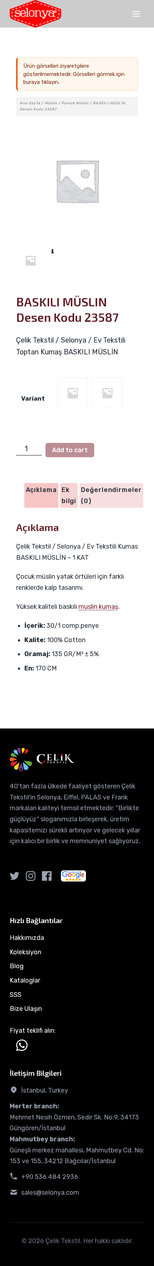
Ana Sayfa (30, 103)
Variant (33, 398)
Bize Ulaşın (26, 1009)
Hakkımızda (27, 938)
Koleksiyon (25, 952)
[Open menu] (136, 14)
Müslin (51, 103)
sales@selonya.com (50, 1192)
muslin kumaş (98, 607)
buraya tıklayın (40, 82)
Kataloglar (25, 980)
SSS (15, 995)
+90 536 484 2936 (49, 1177)
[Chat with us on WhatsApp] (22, 1045)
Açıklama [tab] (41, 490)
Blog (17, 966)
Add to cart (70, 450)
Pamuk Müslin (75, 103)
